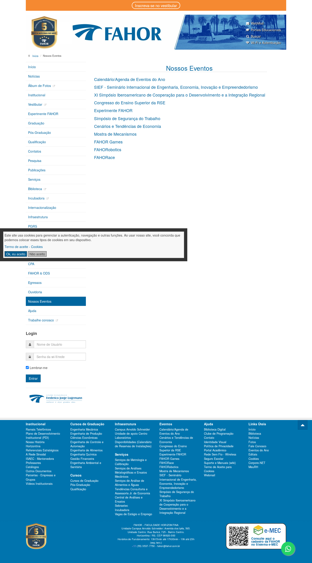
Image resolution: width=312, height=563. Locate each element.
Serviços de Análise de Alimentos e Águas (129, 483)
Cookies (254, 459)
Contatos (34, 151)
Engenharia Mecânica (84, 429)
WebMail (257, 23)
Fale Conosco (257, 446)
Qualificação (37, 142)
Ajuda (32, 310)
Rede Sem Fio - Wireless (220, 454)
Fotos (252, 442)
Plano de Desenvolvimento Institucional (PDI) (43, 435)
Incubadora (36, 198)
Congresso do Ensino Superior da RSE (129, 102)
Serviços (34, 179)
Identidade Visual (215, 442)
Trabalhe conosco (41, 320)
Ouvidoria (35, 292)
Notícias (34, 76)
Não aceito (37, 254)
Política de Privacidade (218, 446)
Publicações (36, 170)
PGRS (32, 226)
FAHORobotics (107, 149)
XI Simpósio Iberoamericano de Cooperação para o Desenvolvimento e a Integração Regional (179, 95)
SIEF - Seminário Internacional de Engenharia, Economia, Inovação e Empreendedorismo (176, 87)
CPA (31, 263)
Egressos (35, 282)
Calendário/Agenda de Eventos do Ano (129, 79)
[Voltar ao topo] (302, 425)
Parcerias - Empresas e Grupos (41, 477)
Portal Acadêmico (215, 450)
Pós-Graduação (39, 132)
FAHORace (104, 157)
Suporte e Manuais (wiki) (220, 463)
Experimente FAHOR (113, 110)
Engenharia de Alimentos (86, 450)
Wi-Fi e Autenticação (266, 42)
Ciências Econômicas (84, 438)
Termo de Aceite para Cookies (218, 469)
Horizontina (33, 446)
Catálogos (32, 467)
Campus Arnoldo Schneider (132, 429)
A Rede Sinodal (36, 454)
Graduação (36, 123)
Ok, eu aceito (15, 254)
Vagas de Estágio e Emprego (133, 514)
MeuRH (253, 467)
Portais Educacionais (266, 29)
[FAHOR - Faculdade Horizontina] (156, 32)
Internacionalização (42, 207)
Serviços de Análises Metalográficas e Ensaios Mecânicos (131, 472)
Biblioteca (35, 188)
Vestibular (35, 104)
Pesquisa (34, 160)
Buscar (256, 36)
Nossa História (35, 442)
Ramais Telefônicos (38, 429)
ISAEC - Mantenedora (40, 459)
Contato (209, 438)
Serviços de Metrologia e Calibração (131, 462)
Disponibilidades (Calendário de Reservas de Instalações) (133, 444)
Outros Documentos (38, 471)
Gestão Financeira (82, 459)
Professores (33, 463)
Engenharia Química (83, 454)
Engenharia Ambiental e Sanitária (85, 465)
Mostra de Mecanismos (115, 134)
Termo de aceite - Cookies (24, 246)
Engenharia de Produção (86, 433)
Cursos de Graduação (84, 481)
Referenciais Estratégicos (42, 450)
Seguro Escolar (213, 459)
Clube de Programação (218, 433)
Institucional (36, 95)
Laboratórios (123, 438)
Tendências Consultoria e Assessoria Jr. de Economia (132, 491)
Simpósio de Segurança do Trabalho (127, 118)
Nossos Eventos (39, 301)
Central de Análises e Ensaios (129, 499)
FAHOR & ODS (39, 273)
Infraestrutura (38, 217)
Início (35, 55)
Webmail (209, 475)
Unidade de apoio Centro (131, 433)
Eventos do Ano (259, 450)
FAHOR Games (108, 142)
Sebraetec (121, 506)
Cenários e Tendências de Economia (127, 126)
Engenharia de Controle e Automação (86, 444)
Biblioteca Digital (215, 429)
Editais (253, 454)
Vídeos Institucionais (39, 484)
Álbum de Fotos (40, 85)
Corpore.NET (257, 463)
